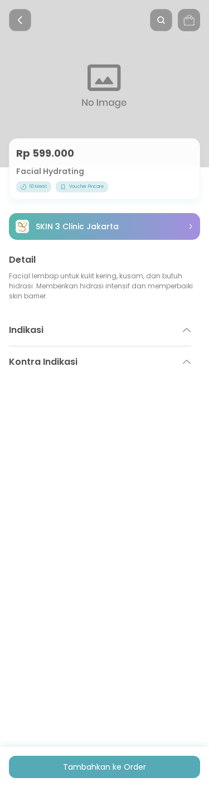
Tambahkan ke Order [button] (104, 766)
